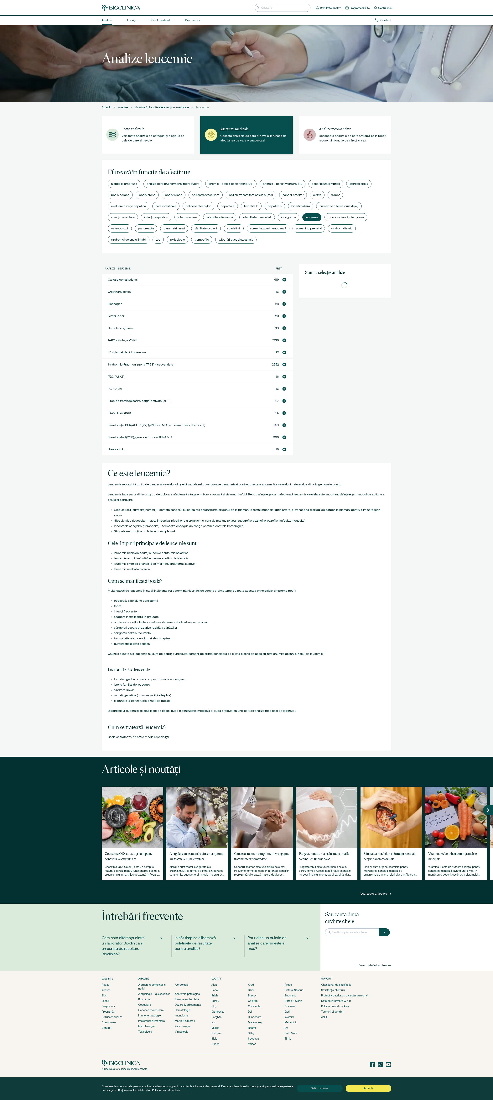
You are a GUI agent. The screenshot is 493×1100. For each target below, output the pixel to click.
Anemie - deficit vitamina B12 (282, 184)
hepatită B (251, 206)
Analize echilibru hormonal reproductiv (173, 184)
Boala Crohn (147, 195)
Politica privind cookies (335, 1006)
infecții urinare (187, 217)
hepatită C (275, 206)
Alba (214, 984)
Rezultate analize (112, 1017)
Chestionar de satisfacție (336, 984)
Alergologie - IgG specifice (154, 993)
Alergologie (182, 984)
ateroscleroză (359, 184)
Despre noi (108, 1006)
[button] (284, 280)
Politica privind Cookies (166, 1090)
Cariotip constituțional (123, 279)
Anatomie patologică (187, 993)
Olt (286, 1027)
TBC (158, 239)
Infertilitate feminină (219, 217)
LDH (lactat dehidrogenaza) (127, 352)
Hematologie (182, 1010)
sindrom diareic (341, 228)
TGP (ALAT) (115, 389)
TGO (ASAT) (116, 376)
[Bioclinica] (121, 8)
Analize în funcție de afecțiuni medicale (162, 107)
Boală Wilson (173, 195)
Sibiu (214, 1038)
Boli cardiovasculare (205, 195)
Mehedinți (291, 1022)
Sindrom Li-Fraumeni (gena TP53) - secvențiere (140, 364)
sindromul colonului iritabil (128, 239)
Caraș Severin (293, 1000)
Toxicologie (177, 239)
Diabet (335, 195)
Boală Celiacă (120, 195)
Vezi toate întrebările (373, 965)
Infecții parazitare (123, 217)
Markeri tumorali (185, 1020)
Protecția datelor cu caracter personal (344, 995)
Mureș (215, 1027)
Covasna (290, 1006)
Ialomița (289, 1017)
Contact (385, 20)
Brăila (214, 995)
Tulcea (215, 1044)
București (290, 995)
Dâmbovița (217, 1011)
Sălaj (251, 1033)
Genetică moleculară (151, 1010)
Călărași (253, 1000)
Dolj (250, 1011)
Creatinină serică (119, 292)
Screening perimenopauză (268, 228)
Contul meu (109, 1022)
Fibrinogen (115, 304)
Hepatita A (228, 206)
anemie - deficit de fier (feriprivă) (231, 184)
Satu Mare (291, 1033)
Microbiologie (146, 1026)
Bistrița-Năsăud (294, 990)
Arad (251, 984)
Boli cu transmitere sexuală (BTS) (251, 195)
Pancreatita (146, 228)
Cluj (213, 1006)
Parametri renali (174, 228)
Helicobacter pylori (198, 206)
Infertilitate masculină (257, 217)
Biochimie (144, 999)
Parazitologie (182, 1026)
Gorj (287, 1011)
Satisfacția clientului (333, 990)
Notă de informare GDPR (336, 1000)
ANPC (324, 1017)
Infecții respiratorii (156, 217)
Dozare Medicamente (188, 1004)
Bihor (251, 990)
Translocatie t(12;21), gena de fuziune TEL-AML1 (140, 437)
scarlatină (233, 228)
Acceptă (368, 1088)
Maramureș (255, 1022)
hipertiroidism (300, 206)
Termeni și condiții (332, 1011)
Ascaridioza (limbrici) (326, 184)
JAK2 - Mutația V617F (122, 340)
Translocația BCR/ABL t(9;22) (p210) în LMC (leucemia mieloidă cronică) (156, 425)
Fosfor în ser (116, 316)
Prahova (216, 1033)
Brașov (252, 995)
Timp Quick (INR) (119, 413)
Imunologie (181, 1015)
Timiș (288, 1038)
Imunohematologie (149, 1015)
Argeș (288, 984)
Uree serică (115, 449)
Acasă (106, 107)
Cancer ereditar (293, 195)
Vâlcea (252, 1044)
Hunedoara (255, 1017)
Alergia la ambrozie (124, 184)
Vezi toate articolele (374, 893)
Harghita (216, 1017)
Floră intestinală (166, 206)
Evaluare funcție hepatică (128, 206)
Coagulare (144, 1004)
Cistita (317, 195)
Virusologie (181, 1031)
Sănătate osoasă (206, 228)
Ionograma (288, 217)
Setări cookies (319, 1088)
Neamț (252, 1027)
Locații (106, 1000)
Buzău (215, 1000)
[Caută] (384, 932)
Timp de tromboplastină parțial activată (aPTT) (140, 401)
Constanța (254, 1006)
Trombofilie (202, 239)
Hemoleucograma (120, 328)
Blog (104, 995)
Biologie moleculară (187, 999)
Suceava (253, 1038)
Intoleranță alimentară (151, 1020)
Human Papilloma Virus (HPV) (338, 206)
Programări (108, 1011)
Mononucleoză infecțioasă (346, 217)
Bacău (215, 990)
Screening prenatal (309, 228)
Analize (123, 107)
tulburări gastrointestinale (236, 239)
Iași (213, 1022)
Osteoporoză (119, 228)
